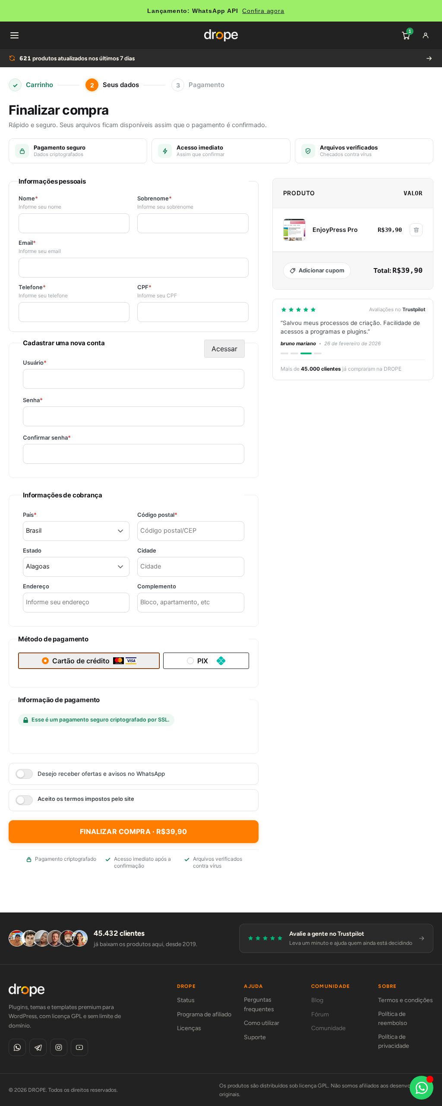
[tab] (284, 353)
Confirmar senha (62, 438)
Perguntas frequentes (259, 1004)
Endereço (36, 586)
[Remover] (416, 229)
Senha (48, 400)
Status (186, 1000)
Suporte (255, 1037)
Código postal (172, 515)
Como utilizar (261, 1023)
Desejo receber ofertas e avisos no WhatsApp (101, 773)
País (44, 515)
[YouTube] (79, 1047)
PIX (202, 660)
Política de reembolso (392, 1018)
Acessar (224, 348)
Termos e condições (405, 1000)
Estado (32, 550)
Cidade (146, 550)
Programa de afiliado (204, 1014)
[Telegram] (38, 1047)
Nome (28, 198)
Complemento (156, 586)
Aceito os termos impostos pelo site (86, 799)
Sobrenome (154, 198)
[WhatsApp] (17, 1047)
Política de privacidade (393, 1041)
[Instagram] (58, 1047)
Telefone (32, 287)
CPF (144, 287)
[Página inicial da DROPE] (220, 35)
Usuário (49, 363)
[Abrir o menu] (14, 35)
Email (27, 243)
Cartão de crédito (81, 660)
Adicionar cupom (321, 270)
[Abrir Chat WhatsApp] (421, 1088)
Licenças (189, 1028)
